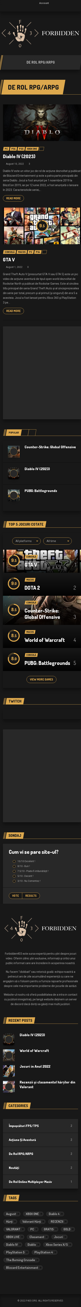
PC (32, 1229)
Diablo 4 (54, 1214)
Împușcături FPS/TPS (24, 1126)
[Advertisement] (40, 372)
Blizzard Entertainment (22, 1268)
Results (31, 895)
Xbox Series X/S (57, 1245)
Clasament (36, 1237)
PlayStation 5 (15, 1252)
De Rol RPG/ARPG (21, 1154)
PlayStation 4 (43, 1252)
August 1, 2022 (14, 267)
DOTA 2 (32, 587)
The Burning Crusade (20, 1260)
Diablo (32, 1245)
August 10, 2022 (15, 163)
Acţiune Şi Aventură (22, 1140)
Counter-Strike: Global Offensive (50, 447)
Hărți (9, 1221)
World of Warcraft (45, 640)
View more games (41, 679)
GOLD (67, 1229)
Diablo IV (12, 1245)
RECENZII (57, 1221)
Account (44, 3)
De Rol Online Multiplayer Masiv (30, 1182)
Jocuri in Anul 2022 (35, 1066)
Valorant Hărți (31, 1221)
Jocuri (58, 1237)
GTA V (9, 259)
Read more (13, 198)
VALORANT (13, 1229)
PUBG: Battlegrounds (41, 490)
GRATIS (49, 1229)
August (11, 1214)
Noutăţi (14, 1168)
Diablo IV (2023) (19, 156)
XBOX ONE (32, 1214)
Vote (15, 895)
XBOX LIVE (13, 1237)
